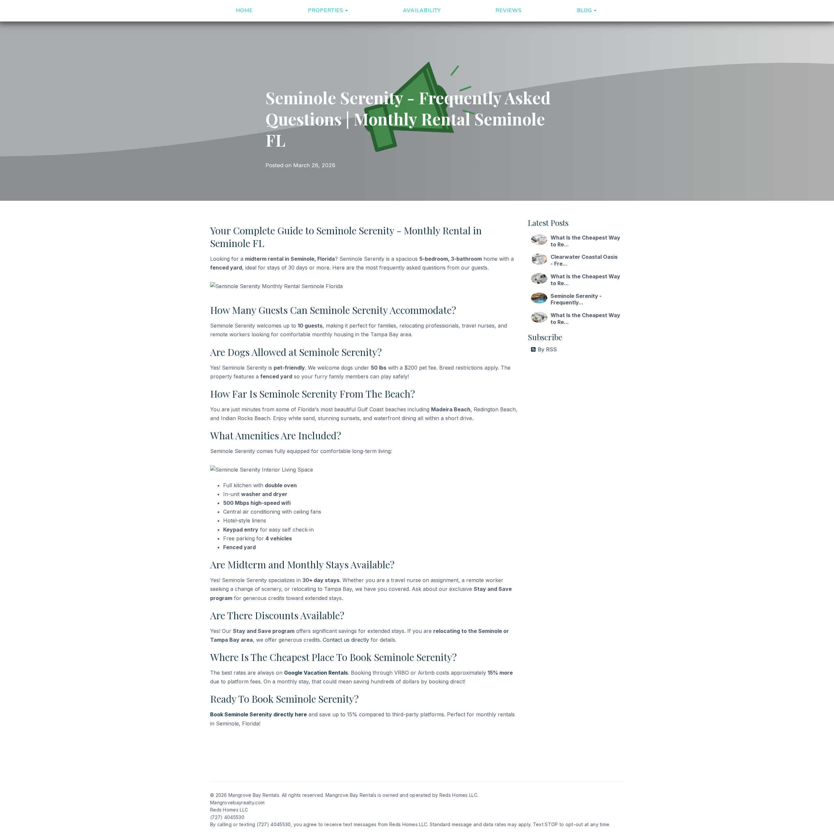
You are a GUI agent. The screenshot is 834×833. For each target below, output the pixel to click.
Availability (422, 10)
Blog (584, 10)
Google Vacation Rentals (316, 672)
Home (244, 10)
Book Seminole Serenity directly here (258, 714)
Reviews (509, 10)
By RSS (547, 349)
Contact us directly (346, 639)
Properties (325, 10)
